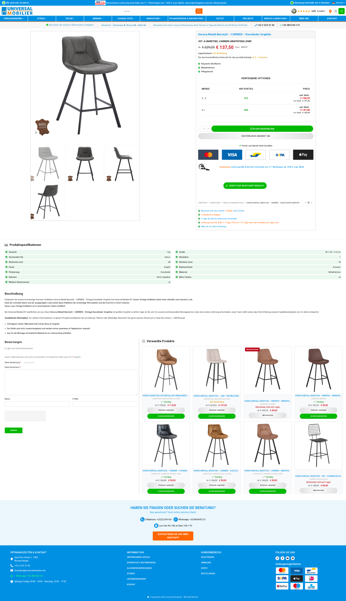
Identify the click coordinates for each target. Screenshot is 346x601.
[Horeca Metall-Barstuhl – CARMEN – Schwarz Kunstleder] (166, 445)
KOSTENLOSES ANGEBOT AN (256, 136)
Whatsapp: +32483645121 (192, 519)
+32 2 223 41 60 (265, 25)
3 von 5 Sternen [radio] (29, 363)
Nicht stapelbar (163, 277)
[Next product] (311, 202)
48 (169, 262)
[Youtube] (288, 558)
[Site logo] (17, 11)
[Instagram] (277, 558)
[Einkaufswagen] (341, 11)
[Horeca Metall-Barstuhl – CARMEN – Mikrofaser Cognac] (267, 445)
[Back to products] (308, 202)
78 (339, 262)
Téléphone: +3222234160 (158, 519)
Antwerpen (118, 25)
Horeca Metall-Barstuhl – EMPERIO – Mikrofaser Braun (318, 396)
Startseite (202, 203)
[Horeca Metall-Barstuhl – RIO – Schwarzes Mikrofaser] (318, 445)
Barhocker (215, 203)
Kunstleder (165, 272)
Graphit (167, 267)
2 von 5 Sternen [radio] (27, 363)
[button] (166, 416)
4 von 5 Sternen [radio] (31, 363)
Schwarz (337, 267)
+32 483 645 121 (291, 25)
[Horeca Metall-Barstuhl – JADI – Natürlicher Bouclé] (216, 370)
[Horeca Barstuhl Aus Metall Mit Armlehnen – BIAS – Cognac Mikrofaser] (166, 370)
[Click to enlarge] (36, 132)
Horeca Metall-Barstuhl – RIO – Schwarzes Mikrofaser (318, 476)
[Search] (199, 11)
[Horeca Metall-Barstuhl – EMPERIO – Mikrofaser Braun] (318, 370)
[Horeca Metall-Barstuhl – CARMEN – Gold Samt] (216, 445)
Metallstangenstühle (233, 203)
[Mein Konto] (335, 11)
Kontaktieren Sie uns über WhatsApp (173, 536)
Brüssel (131, 25)
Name (7, 399)
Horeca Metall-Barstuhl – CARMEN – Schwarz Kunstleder (166, 471)
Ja (339, 277)
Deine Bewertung (13, 362)
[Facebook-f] (282, 558)
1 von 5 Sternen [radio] (25, 363)
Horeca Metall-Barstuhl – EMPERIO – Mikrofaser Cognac (267, 401)
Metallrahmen (335, 272)
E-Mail (75, 399)
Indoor (167, 257)
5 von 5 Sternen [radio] (33, 363)
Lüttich (140, 25)
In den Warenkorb (263, 128)
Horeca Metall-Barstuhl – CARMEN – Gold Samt (216, 471)
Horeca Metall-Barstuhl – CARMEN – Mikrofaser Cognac (267, 471)
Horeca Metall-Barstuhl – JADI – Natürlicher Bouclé (216, 396)
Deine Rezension (13, 367)
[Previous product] (305, 202)
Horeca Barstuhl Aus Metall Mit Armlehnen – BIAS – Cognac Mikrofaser (166, 396)
